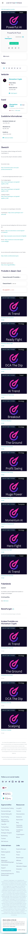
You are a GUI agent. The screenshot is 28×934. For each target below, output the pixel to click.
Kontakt (3, 857)
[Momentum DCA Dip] (14, 358)
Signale (18, 852)
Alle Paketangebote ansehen (8, 9)
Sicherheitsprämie (6, 870)
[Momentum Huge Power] (14, 487)
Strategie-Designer (6, 832)
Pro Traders (19, 863)
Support (3, 868)
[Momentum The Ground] (14, 435)
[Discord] (12, 782)
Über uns (3, 849)
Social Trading (5, 817)
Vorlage (2, 526)
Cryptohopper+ (20, 834)
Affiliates (18, 860)
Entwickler (19, 869)
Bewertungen (20, 857)
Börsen (18, 837)
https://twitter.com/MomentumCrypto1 (10, 256)
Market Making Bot (6, 814)
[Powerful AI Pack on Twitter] (12, 48)
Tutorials (18, 811)
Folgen (23, 104)
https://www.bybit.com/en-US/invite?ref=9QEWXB (15, 236)
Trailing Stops (5, 827)
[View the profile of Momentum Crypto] (5, 80)
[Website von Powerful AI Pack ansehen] (9, 48)
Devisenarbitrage (6, 811)
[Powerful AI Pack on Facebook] (19, 48)
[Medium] (22, 782)
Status (18, 872)
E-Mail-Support (13, 93)
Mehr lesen (6, 601)
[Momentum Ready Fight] (14, 332)
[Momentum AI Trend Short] (14, 306)
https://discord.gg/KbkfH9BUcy (8, 264)
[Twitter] (6, 782)
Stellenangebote (5, 852)
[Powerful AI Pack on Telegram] (15, 48)
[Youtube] (16, 782)
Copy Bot (3, 824)
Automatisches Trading (7, 808)
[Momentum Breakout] (14, 410)
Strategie (2, 319)
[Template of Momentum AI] (14, 513)
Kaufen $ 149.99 (14, 43)
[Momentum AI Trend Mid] (14, 564)
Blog (17, 822)
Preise (18, 854)
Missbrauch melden (8, 137)
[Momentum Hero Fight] (14, 539)
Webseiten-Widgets (21, 866)
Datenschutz (4, 865)
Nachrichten (19, 819)
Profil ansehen (17, 110)
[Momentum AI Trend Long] (14, 384)
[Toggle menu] (2, 3)
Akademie (19, 817)
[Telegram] (9, 782)
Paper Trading (5, 830)
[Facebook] (2, 782)
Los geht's (19, 808)
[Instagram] (19, 782)
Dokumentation (20, 814)
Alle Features (4, 841)
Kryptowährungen (21, 849)
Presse (3, 854)
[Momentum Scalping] (14, 719)
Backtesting (4, 835)
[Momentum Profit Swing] (14, 461)
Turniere (3, 838)
